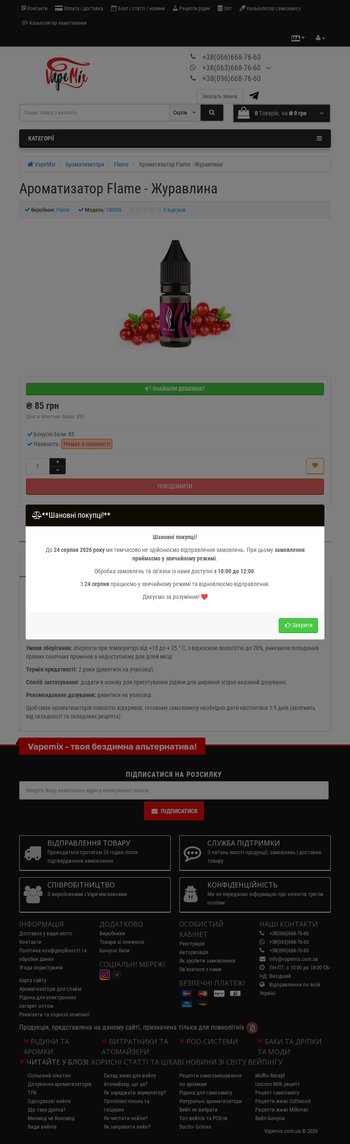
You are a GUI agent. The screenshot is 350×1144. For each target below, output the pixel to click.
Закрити (302, 625)
